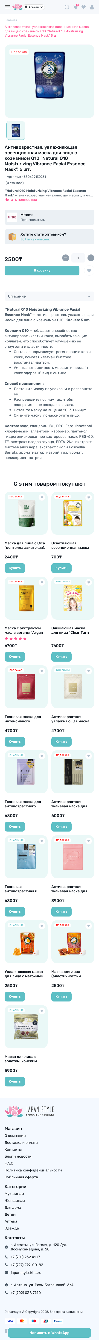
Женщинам (15, 1200)
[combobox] (49, 296)
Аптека (11, 1221)
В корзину (42, 270)
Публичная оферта (21, 1177)
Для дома (13, 1207)
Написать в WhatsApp (49, 1333)
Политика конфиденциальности (33, 1170)
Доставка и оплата (21, 1142)
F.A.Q (9, 1163)
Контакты (13, 1149)
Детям (10, 1214)
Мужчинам (14, 1193)
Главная (11, 20)
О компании (15, 1135)
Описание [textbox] (17, 296)
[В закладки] (89, 270)
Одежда (12, 1228)
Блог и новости (18, 1156)
